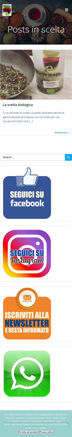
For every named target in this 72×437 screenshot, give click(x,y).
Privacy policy (46, 432)
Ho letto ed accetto (28, 432)
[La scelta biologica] (36, 74)
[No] (67, 423)
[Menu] (66, 10)
